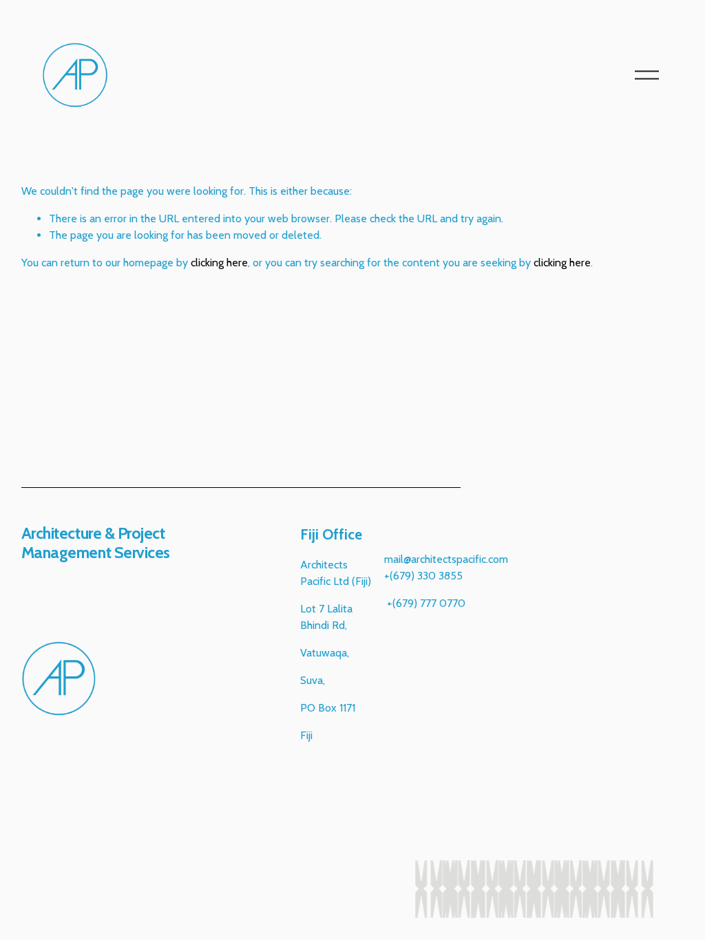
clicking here (219, 262)
